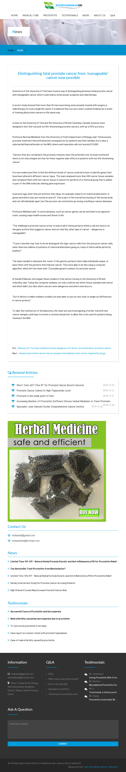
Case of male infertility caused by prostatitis (32, 640)
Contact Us (17, 527)
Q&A (112, 15)
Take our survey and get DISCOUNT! (100, 767)
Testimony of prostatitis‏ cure (63, 694)
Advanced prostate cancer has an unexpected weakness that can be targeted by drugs (62, 353)
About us (99, 15)
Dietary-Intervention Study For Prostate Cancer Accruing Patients (42, 583)
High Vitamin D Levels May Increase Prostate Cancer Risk (38, 590)
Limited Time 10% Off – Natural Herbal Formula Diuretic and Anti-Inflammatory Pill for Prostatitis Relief (61, 576)
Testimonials (70, 15)
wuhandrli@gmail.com (23, 535)
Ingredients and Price (58, 689)
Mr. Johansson (103, 676)
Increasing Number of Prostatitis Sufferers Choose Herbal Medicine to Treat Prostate (63, 401)
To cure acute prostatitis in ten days (28, 626)
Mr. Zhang (103, 698)
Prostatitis (50, 15)
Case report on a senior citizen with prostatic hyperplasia (38, 633)
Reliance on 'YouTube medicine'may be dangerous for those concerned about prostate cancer (64, 348)
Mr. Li (103, 690)
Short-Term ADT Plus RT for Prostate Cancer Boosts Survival (50, 385)
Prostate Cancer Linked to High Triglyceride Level (44, 390)
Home (14, 15)
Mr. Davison (103, 683)
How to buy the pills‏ (57, 684)
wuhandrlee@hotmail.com (26, 540)
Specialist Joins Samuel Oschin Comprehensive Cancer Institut (50, 406)
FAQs (50, 674)
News (86, 15)
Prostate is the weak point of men (35, 395)
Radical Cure (31, 15)
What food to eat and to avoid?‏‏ (63, 679)
